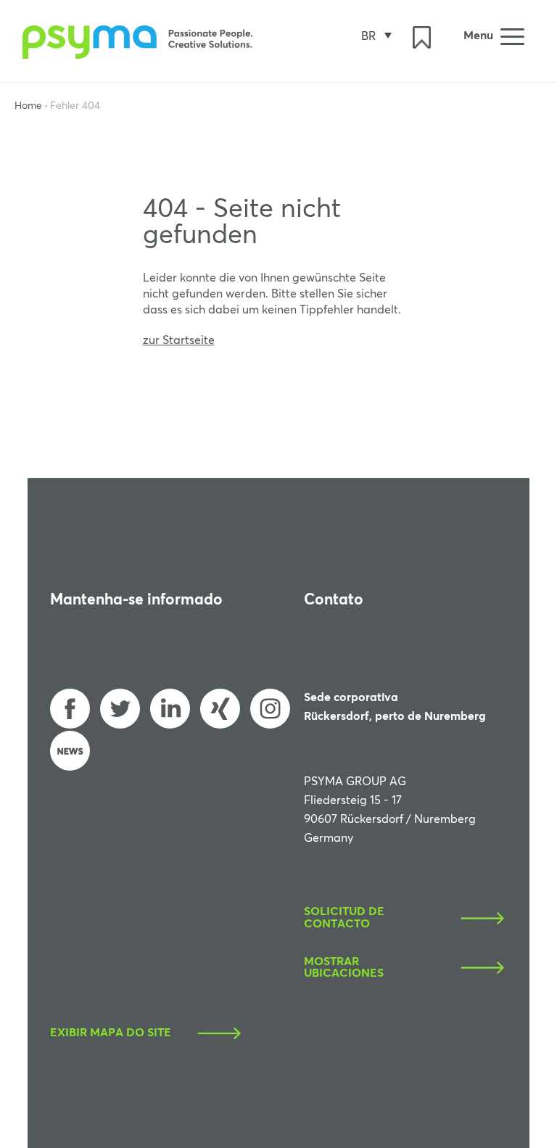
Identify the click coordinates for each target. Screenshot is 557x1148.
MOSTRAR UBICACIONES (344, 968)
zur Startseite (179, 340)
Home (28, 106)
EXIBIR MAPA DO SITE (110, 1033)
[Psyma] (140, 55)
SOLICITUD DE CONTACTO (344, 918)
